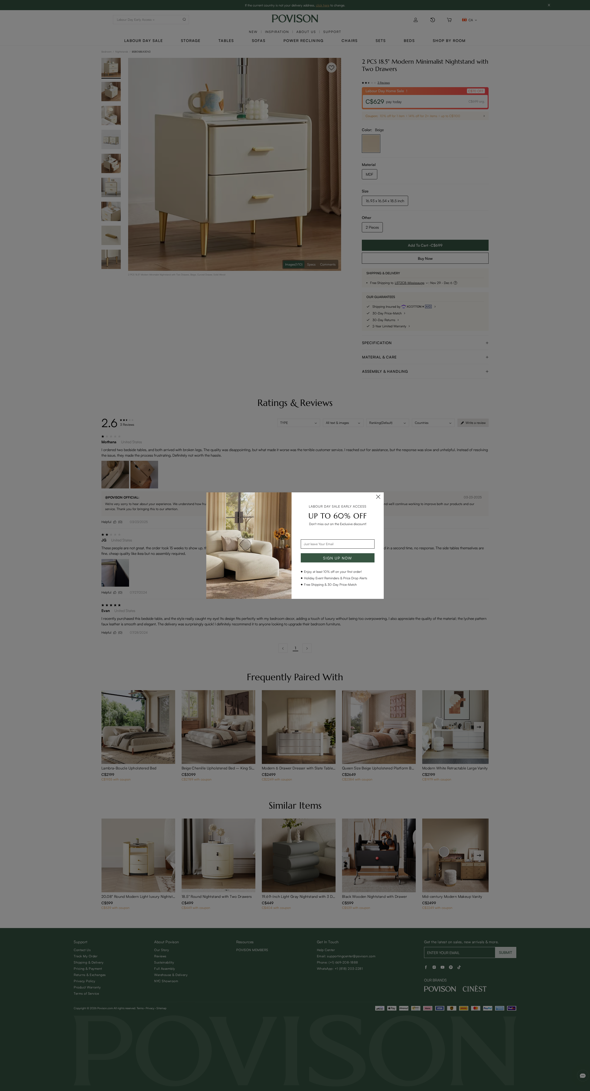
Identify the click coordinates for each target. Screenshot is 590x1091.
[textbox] (338, 544)
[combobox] (338, 544)
